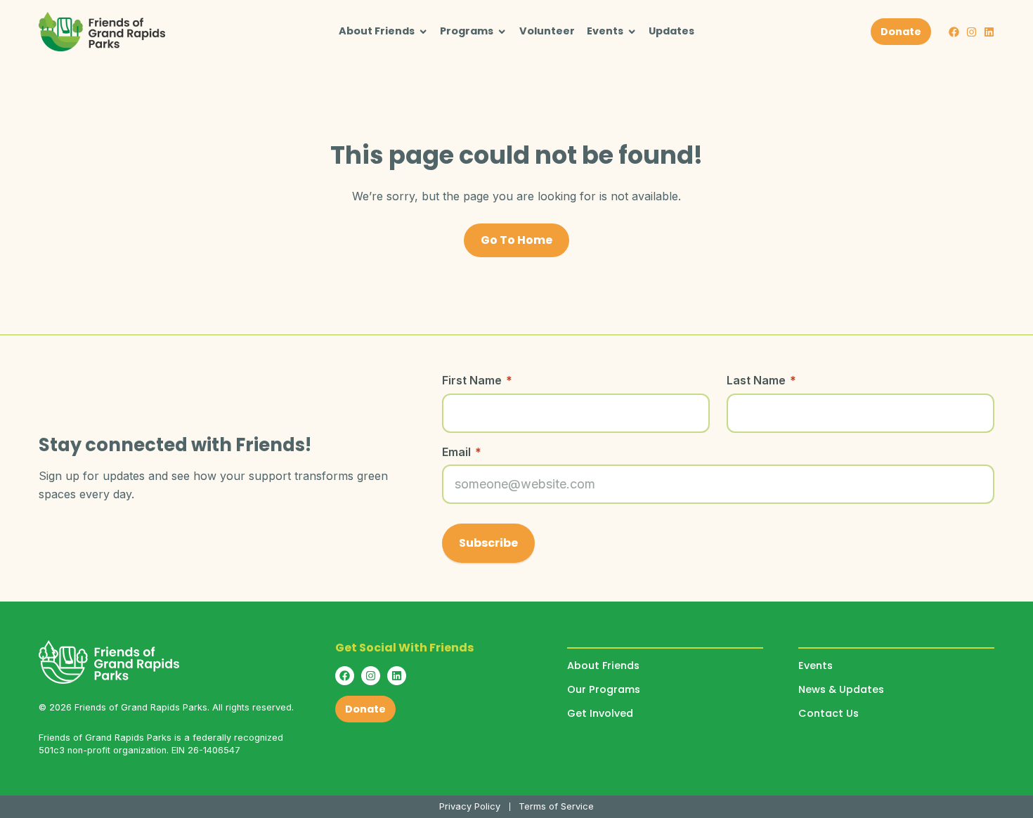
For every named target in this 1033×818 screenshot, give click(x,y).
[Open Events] (632, 31)
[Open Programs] (502, 31)
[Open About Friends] (423, 31)
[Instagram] (971, 32)
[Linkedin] (989, 32)
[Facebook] (954, 32)
